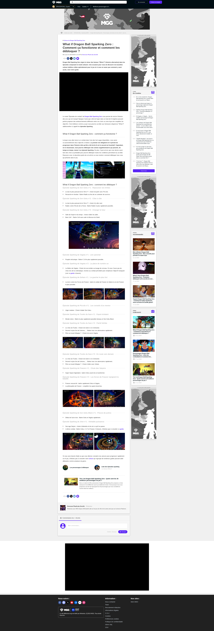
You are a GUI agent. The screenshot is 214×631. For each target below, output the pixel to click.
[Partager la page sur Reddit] (74, 58)
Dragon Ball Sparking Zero (93, 116)
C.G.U (107, 613)
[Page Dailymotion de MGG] (75, 602)
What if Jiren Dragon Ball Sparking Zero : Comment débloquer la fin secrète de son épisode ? (142, 277)
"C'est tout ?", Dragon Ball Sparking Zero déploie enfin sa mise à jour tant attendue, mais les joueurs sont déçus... (144, 163)
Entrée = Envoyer (112, 531)
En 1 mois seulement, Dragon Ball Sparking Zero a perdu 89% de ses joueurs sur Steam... (144, 98)
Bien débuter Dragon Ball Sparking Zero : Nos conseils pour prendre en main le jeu (144, 253)
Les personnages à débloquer (79, 467)
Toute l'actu (144, 170)
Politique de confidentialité (114, 622)
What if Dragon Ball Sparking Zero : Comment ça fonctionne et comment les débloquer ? (143, 331)
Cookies (108, 616)
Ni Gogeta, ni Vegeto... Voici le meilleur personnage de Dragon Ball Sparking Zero (144, 117)
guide (72, 273)
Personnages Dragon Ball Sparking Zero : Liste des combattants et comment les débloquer (142, 355)
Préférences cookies (112, 619)
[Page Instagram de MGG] (83, 602)
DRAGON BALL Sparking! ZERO (81, 32)
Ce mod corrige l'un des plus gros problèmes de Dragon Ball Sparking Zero (144, 148)
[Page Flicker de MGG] (79, 602)
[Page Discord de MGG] (63, 602)
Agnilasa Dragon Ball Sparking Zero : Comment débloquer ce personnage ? (144, 111)
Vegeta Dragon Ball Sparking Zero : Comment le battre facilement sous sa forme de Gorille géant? (143, 300)
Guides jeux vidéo (68, 32)
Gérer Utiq (108, 624)
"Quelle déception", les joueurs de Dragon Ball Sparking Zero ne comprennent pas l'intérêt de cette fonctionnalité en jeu (145, 141)
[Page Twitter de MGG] (67, 602)
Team (107, 605)
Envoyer (123, 531)
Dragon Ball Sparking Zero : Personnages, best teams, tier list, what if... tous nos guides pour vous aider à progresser (116, 32)
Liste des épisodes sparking (110, 466)
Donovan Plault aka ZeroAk (90, 54)
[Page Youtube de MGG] (71, 602)
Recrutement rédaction (112, 607)
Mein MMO (134, 602)
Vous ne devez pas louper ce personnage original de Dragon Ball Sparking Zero (144, 105)
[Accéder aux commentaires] (77, 58)
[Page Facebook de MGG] (59, 602)
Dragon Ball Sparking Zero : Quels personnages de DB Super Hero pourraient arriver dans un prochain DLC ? (144, 155)
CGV (106, 627)
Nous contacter (110, 602)
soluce (91, 458)
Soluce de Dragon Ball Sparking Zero (74, 40)
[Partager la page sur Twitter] (71, 58)
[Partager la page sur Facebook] (68, 58)
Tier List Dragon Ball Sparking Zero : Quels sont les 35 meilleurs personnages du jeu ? (98, 479)
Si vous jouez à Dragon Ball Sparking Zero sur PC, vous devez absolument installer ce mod (144, 133)
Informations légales (112, 610)
